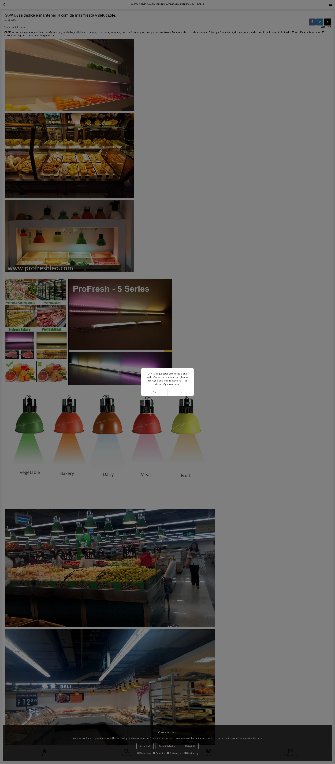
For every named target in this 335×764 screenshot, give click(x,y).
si (181, 392)
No (154, 392)
